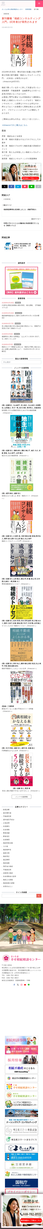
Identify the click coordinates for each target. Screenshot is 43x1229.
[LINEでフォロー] (29, 985)
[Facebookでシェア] (11, 186)
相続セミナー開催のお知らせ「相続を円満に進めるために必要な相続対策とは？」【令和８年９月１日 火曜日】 (21, 349)
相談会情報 (19, 313)
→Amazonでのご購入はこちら (15, 125)
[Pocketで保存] (25, 186)
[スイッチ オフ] (39, 3)
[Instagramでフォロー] (21, 985)
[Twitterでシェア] (5, 186)
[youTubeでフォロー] (25, 985)
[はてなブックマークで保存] (18, 186)
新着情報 (6, 14)
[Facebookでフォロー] (14, 985)
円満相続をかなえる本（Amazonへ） (15, 750)
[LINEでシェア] (32, 186)
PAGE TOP (39, 1190)
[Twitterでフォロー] (18, 985)
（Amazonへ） (15, 455)
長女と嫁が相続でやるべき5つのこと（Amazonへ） (21, 791)
